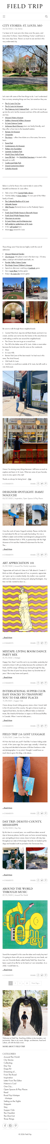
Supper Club (18, 701)
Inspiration (18, 498)
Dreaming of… (10, 1071)
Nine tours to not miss (12, 218)
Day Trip (18, 828)
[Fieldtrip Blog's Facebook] (5, 1125)
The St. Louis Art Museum (14, 106)
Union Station (22, 195)
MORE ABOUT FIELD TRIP (14, 1046)
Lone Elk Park (10, 157)
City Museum (9, 256)
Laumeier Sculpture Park (13, 151)
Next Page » (36, 983)
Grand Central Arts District (14, 165)
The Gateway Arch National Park (17, 109)
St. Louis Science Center (13, 123)
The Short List (9, 1116)
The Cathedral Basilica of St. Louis (17, 201)
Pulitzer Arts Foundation (13, 148)
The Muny (8, 137)
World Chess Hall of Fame (14, 154)
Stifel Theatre (9, 207)
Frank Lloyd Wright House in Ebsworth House (21, 212)
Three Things (9, 1118)
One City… (8, 1086)
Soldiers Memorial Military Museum (18, 120)
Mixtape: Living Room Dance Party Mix (25, 653)
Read (6, 1092)
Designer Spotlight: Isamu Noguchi (23, 493)
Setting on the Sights (12, 1101)
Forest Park (9, 143)
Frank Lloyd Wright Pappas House (17, 215)
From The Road (10, 1074)
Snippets (7, 1104)
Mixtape (17, 658)
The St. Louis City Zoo (12, 103)
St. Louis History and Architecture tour (18, 221)
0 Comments (8, 484)
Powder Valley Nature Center (15, 262)
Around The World (21, 566)
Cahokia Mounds (11, 168)
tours (11, 229)
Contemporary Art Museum (15, 146)
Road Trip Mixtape (12, 1095)
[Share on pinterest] (45, 483)
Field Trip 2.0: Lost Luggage (24, 734)
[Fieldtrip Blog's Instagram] (10, 1125)
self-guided (14, 227)
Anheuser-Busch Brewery (14, 126)
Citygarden (9, 134)
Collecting (8, 1062)
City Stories (19, 28)
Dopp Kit (7, 1068)
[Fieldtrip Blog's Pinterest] (15, 1125)
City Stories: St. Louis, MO (22, 25)
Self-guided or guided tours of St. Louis (18, 224)
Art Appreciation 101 (18, 563)
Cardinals (31, 268)
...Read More (7, 549)
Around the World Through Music (18, 890)
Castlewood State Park (13, 163)
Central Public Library (25, 193)
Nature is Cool (10, 1083)
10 (27, 983)
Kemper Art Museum (12, 132)
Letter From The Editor (22, 737)
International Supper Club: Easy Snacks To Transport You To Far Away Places (24, 694)
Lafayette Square (11, 204)
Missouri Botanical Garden (14, 254)
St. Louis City (15, 273)
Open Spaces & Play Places (33, 498)
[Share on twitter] (42, 483)
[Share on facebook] (38, 483)
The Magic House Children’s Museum (18, 265)
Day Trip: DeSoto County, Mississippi (22, 823)
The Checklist (9, 1113)
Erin (29, 479)
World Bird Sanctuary (27, 157)
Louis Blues (13, 271)
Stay (6, 1107)
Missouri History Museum (14, 117)
